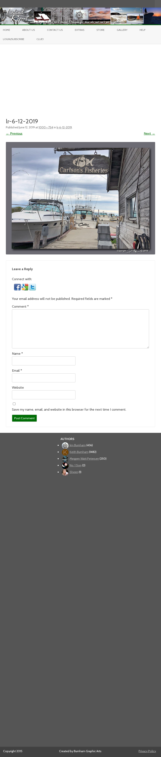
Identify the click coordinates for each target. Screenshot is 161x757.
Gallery (122, 29)
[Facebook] (134, 3)
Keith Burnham (79, 452)
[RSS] (151, 3)
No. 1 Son (76, 465)
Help (142, 29)
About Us (28, 29)
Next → (149, 133)
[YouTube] (138, 3)
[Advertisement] (80, 75)
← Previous (14, 133)
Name (17, 354)
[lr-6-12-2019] (80, 198)
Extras (79, 29)
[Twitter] (129, 3)
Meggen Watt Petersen (84, 458)
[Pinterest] (147, 3)
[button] (18, 289)
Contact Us (55, 29)
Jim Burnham (78, 445)
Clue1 (40, 39)
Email (17, 371)
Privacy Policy (147, 751)
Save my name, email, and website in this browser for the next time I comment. (69, 409)
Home (6, 29)
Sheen (74, 472)
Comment (20, 306)
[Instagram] (142, 3)
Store (100, 29)
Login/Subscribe (13, 39)
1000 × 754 (46, 127)
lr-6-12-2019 (64, 127)
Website (18, 387)
